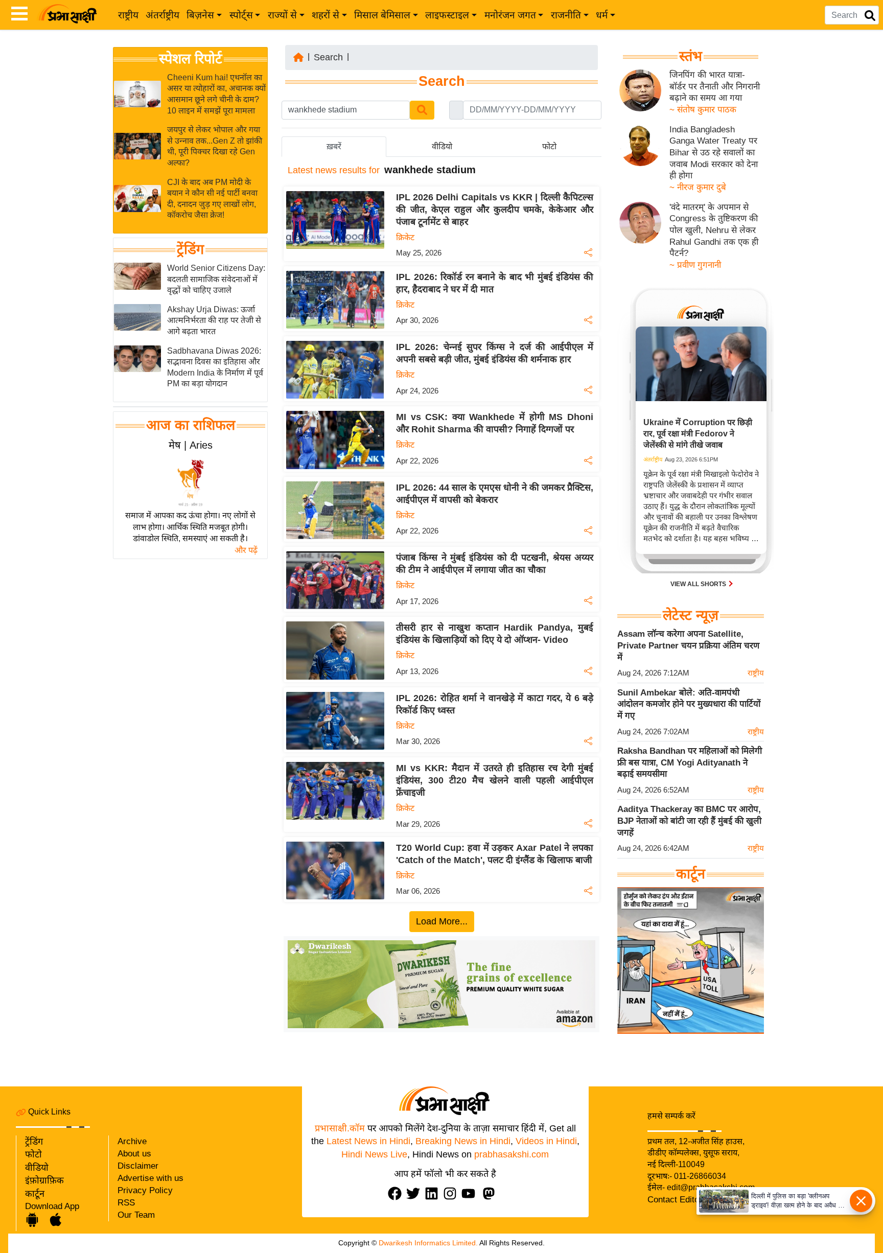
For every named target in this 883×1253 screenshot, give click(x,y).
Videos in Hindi (546, 1141)
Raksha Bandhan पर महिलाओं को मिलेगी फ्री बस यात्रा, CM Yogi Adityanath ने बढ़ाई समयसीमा (689, 762)
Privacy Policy (145, 1190)
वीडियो (37, 1168)
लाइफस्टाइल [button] (447, 15)
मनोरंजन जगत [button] (510, 15)
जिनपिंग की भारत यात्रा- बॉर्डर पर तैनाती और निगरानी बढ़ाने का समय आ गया (714, 86)
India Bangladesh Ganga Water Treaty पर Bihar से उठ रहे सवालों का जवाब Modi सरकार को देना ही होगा (713, 153)
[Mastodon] (491, 1193)
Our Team (136, 1215)
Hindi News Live (374, 1154)
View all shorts (699, 584)
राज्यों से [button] (282, 15)
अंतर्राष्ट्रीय (162, 15)
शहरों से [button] (325, 15)
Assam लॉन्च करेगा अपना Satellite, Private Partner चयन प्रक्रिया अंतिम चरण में (688, 645)
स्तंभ (690, 56)
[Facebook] (397, 1193)
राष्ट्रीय (128, 15)
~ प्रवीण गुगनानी (695, 265)
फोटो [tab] (549, 146)
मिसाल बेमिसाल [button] (382, 15)
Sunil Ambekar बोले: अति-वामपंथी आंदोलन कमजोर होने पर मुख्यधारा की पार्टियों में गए (688, 704)
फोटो (33, 1154)
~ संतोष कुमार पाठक (702, 109)
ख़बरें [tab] (334, 146)
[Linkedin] (434, 1193)
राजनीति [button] (566, 15)
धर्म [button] (602, 15)
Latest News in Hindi (368, 1141)
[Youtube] (470, 1193)
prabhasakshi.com (511, 1154)
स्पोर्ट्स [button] (241, 15)
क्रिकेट (405, 237)
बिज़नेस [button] (200, 15)
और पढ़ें (246, 550)
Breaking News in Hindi (462, 1141)
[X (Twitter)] (415, 1193)
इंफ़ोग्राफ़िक (44, 1180)
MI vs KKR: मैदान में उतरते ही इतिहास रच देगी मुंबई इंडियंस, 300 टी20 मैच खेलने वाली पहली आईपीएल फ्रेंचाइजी (494, 780)
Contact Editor (674, 1199)
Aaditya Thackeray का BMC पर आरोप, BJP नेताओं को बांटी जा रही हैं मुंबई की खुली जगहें (689, 820)
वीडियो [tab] (442, 146)
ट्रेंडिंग (190, 249)
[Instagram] (452, 1193)
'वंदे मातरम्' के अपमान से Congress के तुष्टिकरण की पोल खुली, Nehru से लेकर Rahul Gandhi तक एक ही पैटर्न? (713, 230)
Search (328, 57)
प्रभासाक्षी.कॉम (340, 1128)
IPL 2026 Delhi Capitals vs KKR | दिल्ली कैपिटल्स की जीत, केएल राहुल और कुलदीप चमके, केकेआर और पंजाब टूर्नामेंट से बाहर (494, 209)
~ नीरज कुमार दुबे (697, 187)
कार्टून (34, 1194)
